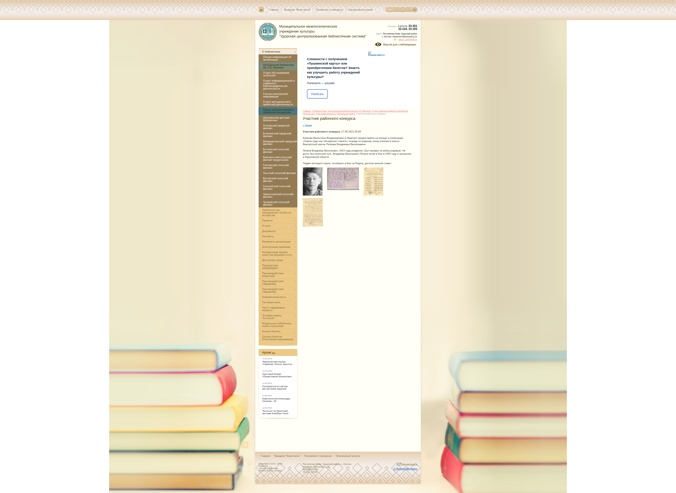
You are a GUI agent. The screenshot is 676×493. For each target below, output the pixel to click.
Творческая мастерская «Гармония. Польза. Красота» (277, 363)
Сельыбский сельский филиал (276, 187)
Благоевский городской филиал (277, 135)
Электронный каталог (360, 9)
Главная (274, 9)
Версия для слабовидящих (399, 44)
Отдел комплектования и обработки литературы (278, 111)
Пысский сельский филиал (279, 172)
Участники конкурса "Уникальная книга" (335, 114)
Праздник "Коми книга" (297, 9)
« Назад (307, 125)
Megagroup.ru (409, 464)
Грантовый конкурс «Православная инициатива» (277, 375)
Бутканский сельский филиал (276, 150)
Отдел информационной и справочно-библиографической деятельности (279, 84)
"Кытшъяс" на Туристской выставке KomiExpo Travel (275, 412)
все (273, 353)
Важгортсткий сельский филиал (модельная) (277, 158)
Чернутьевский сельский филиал (278, 195)
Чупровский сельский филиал (276, 203)
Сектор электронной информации (275, 95)
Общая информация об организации (277, 58)
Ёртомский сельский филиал (275, 179)
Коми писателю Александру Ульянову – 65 (276, 399)
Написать (317, 94)
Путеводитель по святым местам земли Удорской (274, 387)
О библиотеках (319, 111)
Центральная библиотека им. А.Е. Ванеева (278, 66)
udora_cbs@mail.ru (407, 39)
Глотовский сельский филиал (276, 166)
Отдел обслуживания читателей (276, 74)
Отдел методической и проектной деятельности (278, 103)
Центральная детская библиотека (276, 119)
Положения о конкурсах (329, 9)
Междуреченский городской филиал (280, 142)
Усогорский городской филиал (276, 127)
